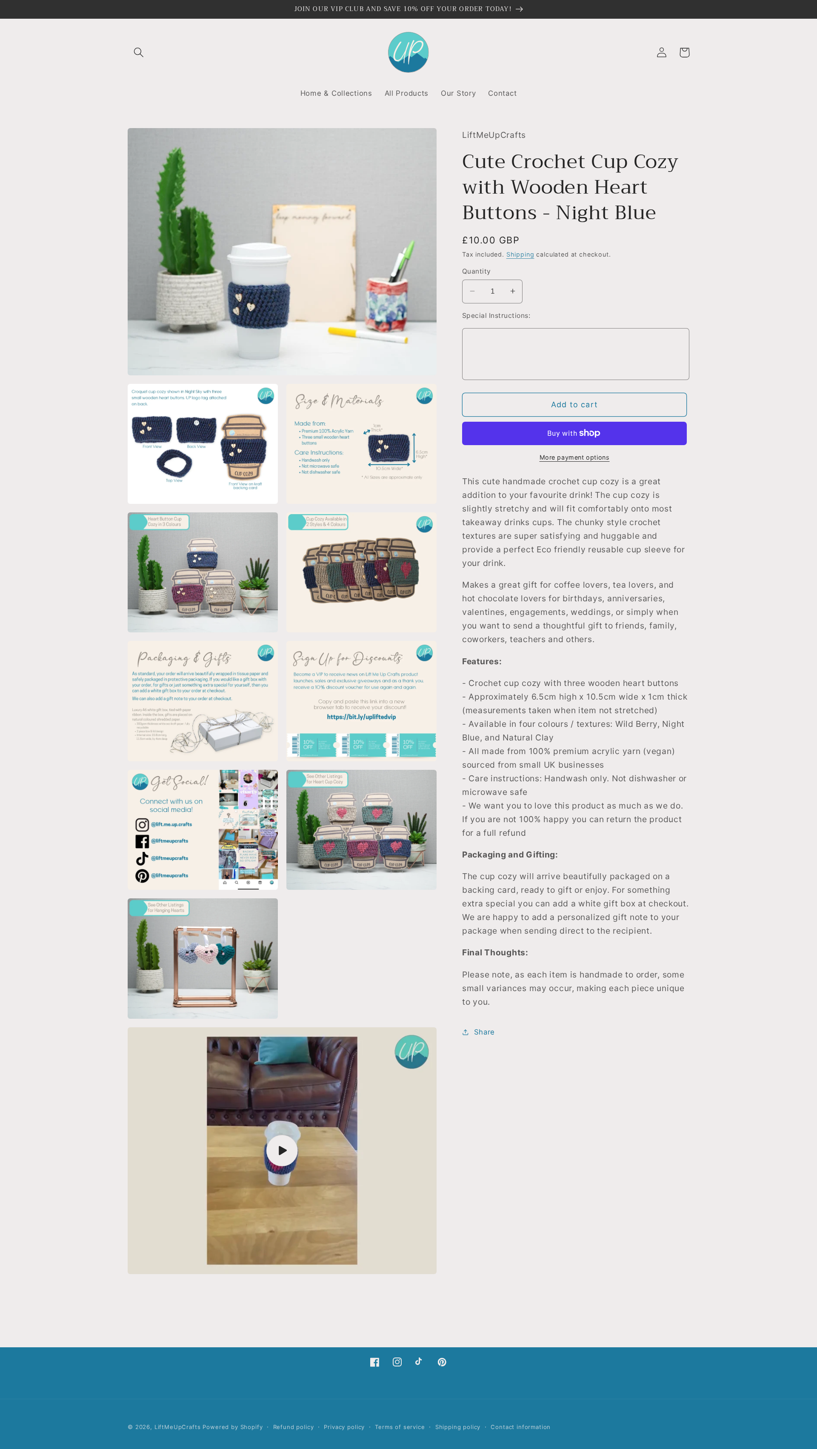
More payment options (575, 456)
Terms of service (400, 1426)
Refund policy (293, 1426)
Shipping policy (458, 1426)
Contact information (521, 1426)
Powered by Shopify (233, 1426)
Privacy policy (344, 1426)
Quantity (476, 271)
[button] (139, 52)
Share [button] (484, 1031)
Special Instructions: (496, 315)
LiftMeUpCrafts (177, 1426)
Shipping (520, 253)
